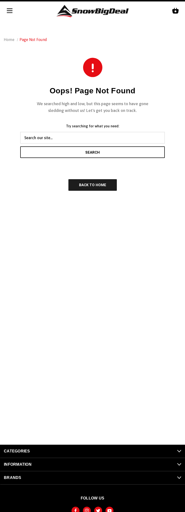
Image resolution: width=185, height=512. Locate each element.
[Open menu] (9, 11)
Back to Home (92, 185)
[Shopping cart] (175, 11)
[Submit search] (176, 27)
